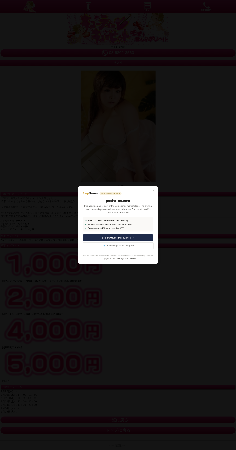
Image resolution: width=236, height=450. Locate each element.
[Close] (153, 191)
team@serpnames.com (127, 258)
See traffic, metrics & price (116, 237)
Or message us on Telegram (120, 245)
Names (90, 193)
